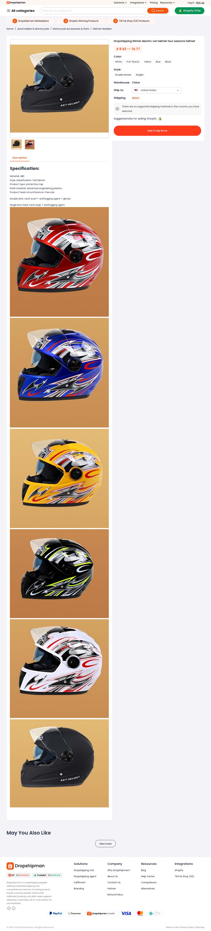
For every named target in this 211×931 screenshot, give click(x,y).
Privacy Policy (187, 927)
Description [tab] (20, 157)
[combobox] (152, 90)
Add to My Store (157, 130)
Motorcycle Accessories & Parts (71, 28)
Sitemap (200, 927)
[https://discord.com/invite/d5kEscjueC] (14, 908)
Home (10, 28)
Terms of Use (172, 927)
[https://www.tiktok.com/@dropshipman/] (9, 908)
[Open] (178, 90)
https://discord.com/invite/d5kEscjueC (14, 908)
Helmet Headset (102, 28)
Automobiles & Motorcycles (33, 28)
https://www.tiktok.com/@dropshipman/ (9, 908)
